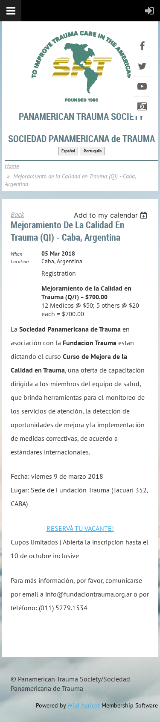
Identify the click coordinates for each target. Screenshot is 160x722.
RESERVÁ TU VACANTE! (80, 528)
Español (68, 151)
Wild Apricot (83, 705)
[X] (142, 66)
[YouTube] (142, 86)
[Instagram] (142, 106)
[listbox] (111, 215)
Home (12, 166)
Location (20, 261)
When (16, 253)
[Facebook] (142, 46)
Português (93, 151)
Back (17, 214)
